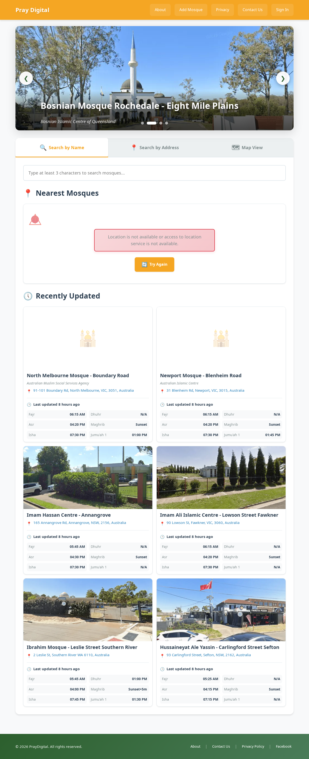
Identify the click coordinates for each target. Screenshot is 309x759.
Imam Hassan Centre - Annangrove (69, 515)
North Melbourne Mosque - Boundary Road (78, 375)
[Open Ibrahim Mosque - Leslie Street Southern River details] (87, 609)
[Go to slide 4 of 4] (166, 123)
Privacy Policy (253, 746)
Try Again (154, 264)
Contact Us (221, 746)
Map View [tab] (247, 147)
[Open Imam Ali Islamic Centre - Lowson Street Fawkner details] (221, 477)
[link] (88, 374)
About (195, 746)
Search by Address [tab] (154, 147)
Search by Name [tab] (62, 147)
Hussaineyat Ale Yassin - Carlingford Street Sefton (219, 647)
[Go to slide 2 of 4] (148, 123)
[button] (154, 86)
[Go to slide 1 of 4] (142, 123)
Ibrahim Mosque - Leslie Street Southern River (82, 647)
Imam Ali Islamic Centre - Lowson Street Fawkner (219, 515)
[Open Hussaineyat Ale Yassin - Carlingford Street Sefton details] (221, 609)
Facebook (284, 746)
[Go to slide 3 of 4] (157, 123)
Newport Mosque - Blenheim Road (201, 375)
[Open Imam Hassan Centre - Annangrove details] (87, 477)
